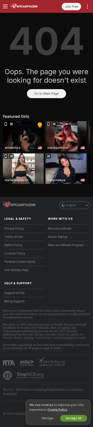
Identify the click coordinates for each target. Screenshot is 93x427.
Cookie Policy (57, 409)
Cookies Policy (14, 253)
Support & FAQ (14, 293)
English (71, 205)
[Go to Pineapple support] (8, 375)
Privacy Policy (14, 228)
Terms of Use (13, 237)
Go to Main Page (46, 93)
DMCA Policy (13, 245)
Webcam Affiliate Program (66, 245)
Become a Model (59, 228)
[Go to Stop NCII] (31, 375)
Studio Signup (57, 237)
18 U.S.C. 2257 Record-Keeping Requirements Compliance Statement (43, 392)
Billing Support (14, 301)
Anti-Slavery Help (16, 270)
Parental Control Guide (19, 261)
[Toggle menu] (5, 6)
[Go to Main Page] (28, 6)
